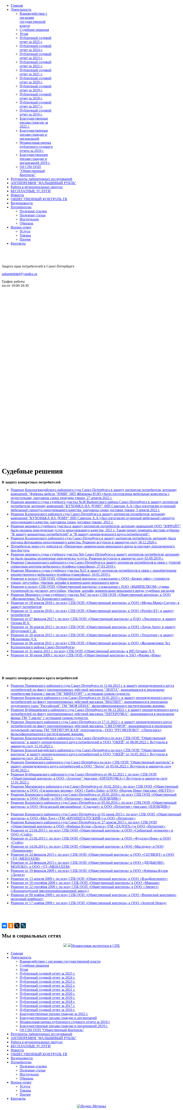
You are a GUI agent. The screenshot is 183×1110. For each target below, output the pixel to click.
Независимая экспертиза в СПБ (95, 946)
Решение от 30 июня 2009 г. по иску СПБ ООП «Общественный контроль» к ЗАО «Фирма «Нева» (86, 655)
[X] (17, 925)
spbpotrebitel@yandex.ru (19, 274)
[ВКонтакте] (4, 925)
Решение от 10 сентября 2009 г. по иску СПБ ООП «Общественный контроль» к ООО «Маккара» (85, 883)
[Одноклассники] (10, 925)
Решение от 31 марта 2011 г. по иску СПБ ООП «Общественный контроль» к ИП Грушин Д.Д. (83, 651)
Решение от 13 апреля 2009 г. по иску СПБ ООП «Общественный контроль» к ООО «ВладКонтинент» (89, 879)
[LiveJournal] (23, 925)
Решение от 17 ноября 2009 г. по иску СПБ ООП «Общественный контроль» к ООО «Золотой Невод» (89, 903)
